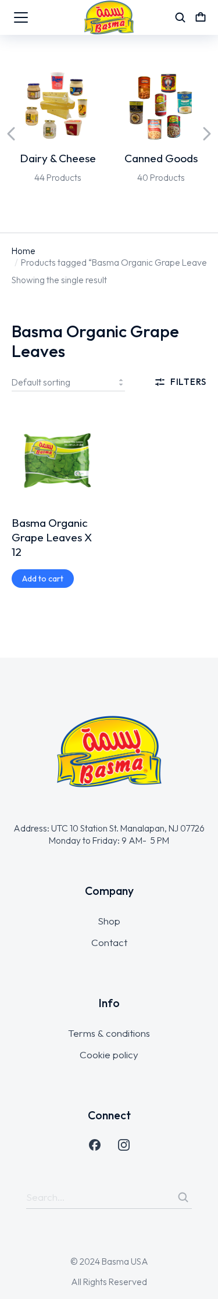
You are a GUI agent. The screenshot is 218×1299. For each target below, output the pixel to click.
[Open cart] (200, 17)
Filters (188, 381)
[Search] (183, 1197)
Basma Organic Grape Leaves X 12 (52, 537)
